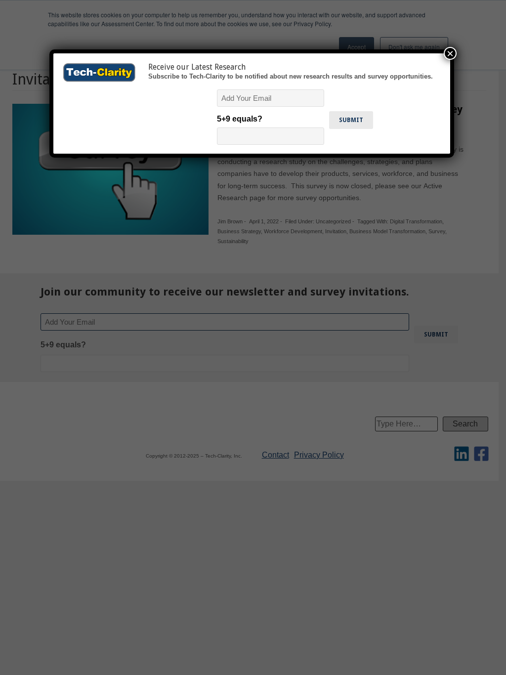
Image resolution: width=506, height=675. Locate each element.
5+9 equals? (239, 119)
